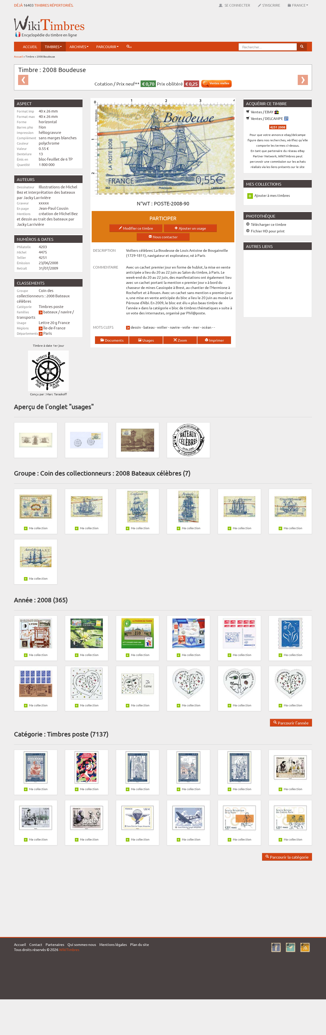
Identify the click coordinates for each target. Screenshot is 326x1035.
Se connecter (237, 5)
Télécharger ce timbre (268, 224)
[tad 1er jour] (188, 439)
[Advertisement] (219, 26)
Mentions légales (113, 944)
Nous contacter (165, 236)
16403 (28, 5)
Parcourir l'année (293, 722)
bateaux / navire (57, 311)
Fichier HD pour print (267, 231)
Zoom (182, 340)
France (299, 5)
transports (26, 317)
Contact (35, 944)
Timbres (52, 46)
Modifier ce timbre (137, 228)
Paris (47, 333)
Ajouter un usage (192, 228)
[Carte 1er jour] (137, 439)
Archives (78, 46)
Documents (114, 340)
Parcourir (106, 46)
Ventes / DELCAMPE (267, 118)
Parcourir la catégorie (289, 856)
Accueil (30, 46)
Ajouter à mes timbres (272, 195)
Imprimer (216, 340)
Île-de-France (54, 327)
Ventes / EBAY (262, 111)
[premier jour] (86, 439)
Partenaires (55, 944)
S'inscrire (271, 5)
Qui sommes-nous (81, 944)
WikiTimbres (69, 949)
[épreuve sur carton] (35, 439)
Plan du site (139, 944)
